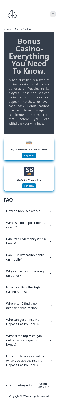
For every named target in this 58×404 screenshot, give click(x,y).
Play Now (29, 155)
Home (7, 29)
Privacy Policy (25, 385)
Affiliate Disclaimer (43, 385)
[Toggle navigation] (53, 14)
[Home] (12, 14)
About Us (11, 385)
